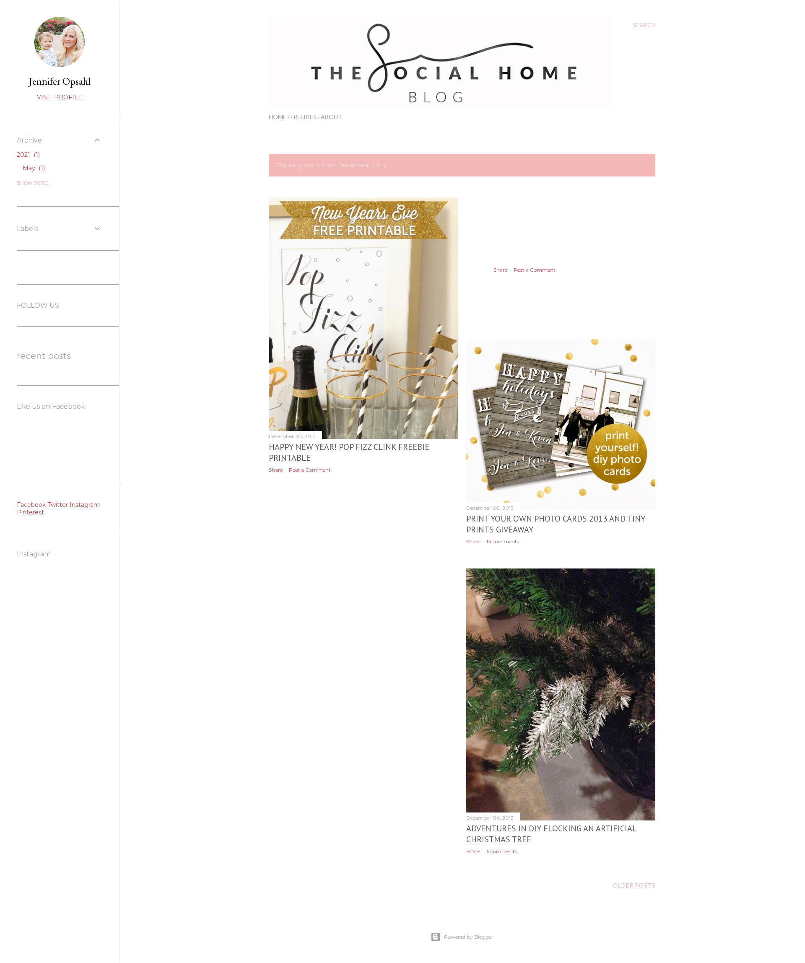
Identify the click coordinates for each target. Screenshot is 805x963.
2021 (27, 154)
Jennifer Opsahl (60, 81)
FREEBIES (304, 116)
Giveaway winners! (532, 257)
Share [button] (276, 470)
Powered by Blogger (468, 937)
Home (277, 116)
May (33, 168)
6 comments (501, 851)
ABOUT (331, 116)
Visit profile (59, 97)
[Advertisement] (363, 552)
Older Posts (634, 885)
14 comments (502, 541)
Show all (630, 165)
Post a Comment (310, 470)
